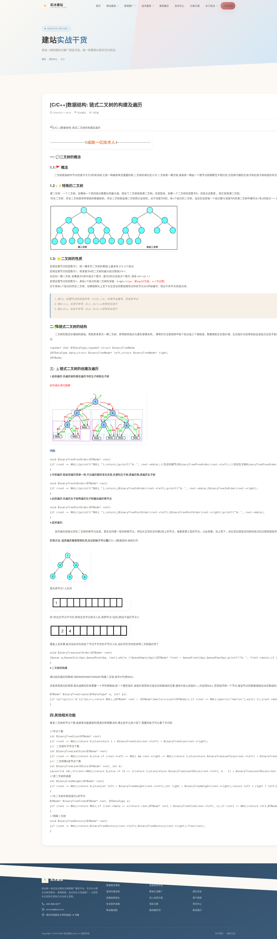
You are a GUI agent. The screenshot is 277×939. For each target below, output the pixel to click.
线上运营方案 (156, 897)
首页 (98, 5)
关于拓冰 (210, 5)
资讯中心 (179, 5)
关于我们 (219, 933)
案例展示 (164, 5)
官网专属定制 (113, 891)
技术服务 (146, 5)
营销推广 (129, 5)
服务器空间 (155, 910)
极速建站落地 (113, 885)
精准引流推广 (156, 891)
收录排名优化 (156, 885)
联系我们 (197, 910)
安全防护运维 (113, 903)
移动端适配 (112, 910)
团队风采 (197, 891)
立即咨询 (228, 5)
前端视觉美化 (113, 897)
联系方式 (231, 933)
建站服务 (111, 5)
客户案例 (197, 897)
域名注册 (153, 903)
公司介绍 (197, 885)
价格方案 (195, 5)
